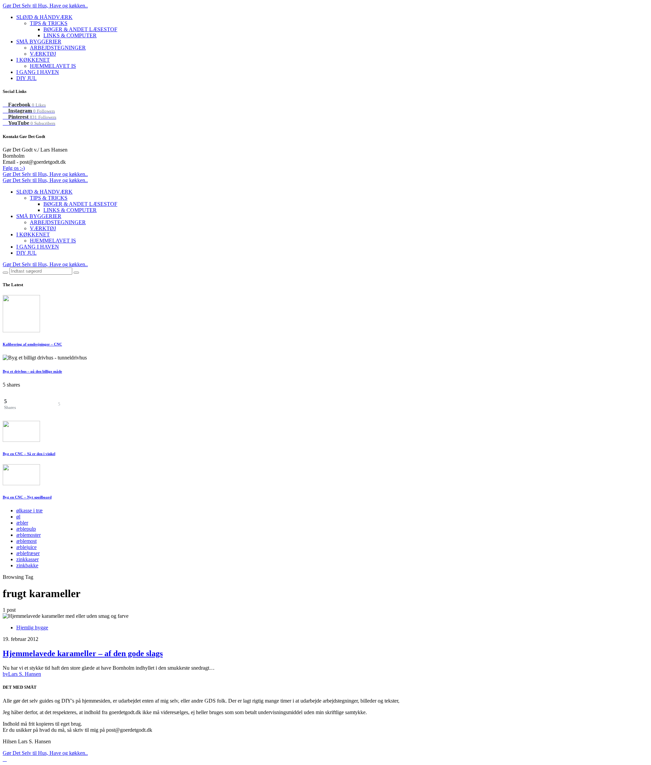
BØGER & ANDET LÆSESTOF (80, 29)
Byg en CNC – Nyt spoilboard (27, 497)
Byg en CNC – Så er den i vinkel (29, 454)
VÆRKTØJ (43, 54)
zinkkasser (27, 559)
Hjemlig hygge (32, 627)
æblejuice (26, 547)
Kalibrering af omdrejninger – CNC (32, 344)
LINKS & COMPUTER (70, 35)
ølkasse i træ (29, 510)
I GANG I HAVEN (37, 72)
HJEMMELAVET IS (53, 66)
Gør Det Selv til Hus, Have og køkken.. (45, 5)
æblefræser (28, 553)
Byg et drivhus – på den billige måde (32, 371)
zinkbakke (27, 565)
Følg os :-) (14, 168)
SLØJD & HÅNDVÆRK (44, 17)
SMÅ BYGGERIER (38, 41)
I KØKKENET (33, 60)
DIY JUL (26, 78)
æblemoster (28, 535)
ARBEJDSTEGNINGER (58, 48)
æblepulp (26, 529)
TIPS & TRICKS (48, 23)
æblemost (26, 541)
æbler (22, 523)
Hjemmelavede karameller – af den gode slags (83, 653)
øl (18, 516)
